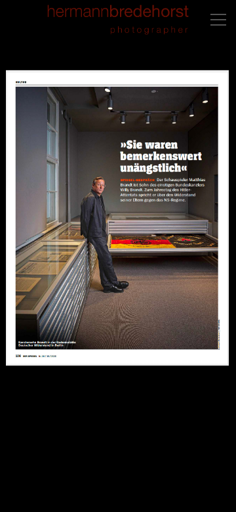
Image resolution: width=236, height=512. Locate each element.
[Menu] (218, 20)
